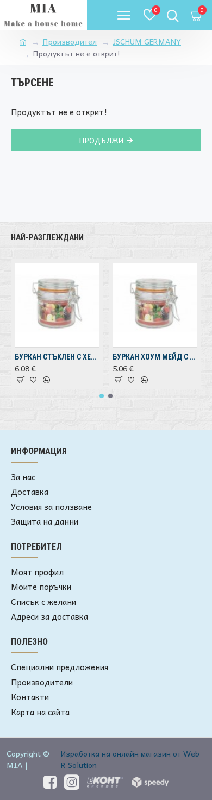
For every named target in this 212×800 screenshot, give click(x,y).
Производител (69, 41)
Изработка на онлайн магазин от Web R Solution (130, 759)
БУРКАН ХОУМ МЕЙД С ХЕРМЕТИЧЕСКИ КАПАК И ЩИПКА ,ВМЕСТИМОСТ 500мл (155, 356)
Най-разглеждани (47, 237)
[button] (101, 396)
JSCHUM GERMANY (147, 41)
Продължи (101, 140)
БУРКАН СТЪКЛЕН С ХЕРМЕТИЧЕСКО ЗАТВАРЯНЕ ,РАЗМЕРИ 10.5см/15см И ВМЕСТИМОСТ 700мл (57, 356)
